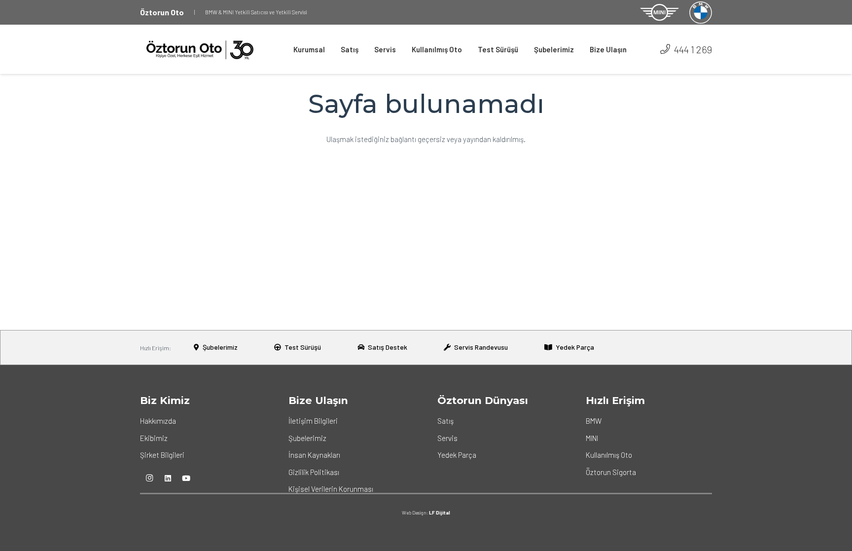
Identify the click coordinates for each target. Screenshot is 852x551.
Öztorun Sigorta (611, 472)
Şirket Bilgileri (162, 454)
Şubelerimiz (307, 438)
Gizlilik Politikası (313, 472)
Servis (447, 438)
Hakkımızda (158, 420)
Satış (445, 420)
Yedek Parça (456, 454)
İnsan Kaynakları (314, 454)
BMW (594, 420)
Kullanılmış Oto (609, 454)
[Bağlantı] (659, 12)
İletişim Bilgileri (313, 420)
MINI (592, 438)
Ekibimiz (154, 438)
